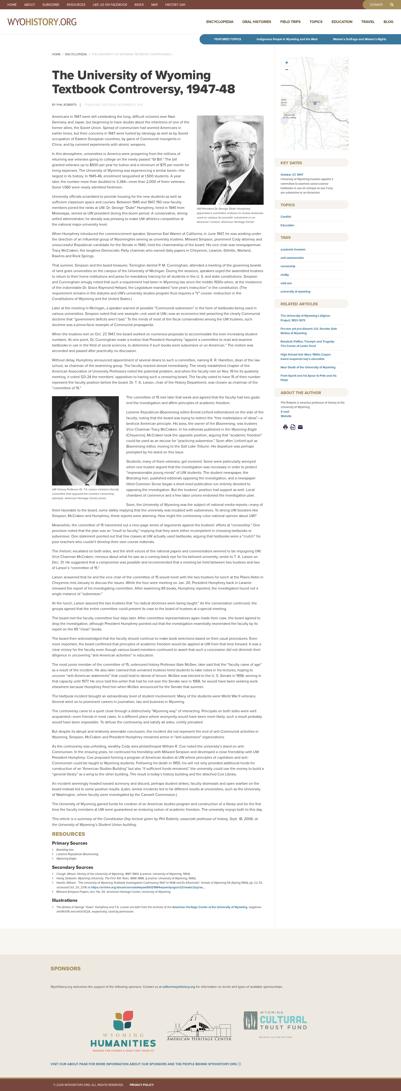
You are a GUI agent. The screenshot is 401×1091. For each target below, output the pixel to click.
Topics (316, 21)
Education (342, 21)
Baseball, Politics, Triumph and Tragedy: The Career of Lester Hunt (308, 343)
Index (139, 5)
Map (154, 5)
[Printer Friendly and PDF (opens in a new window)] (293, 427)
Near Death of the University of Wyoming (308, 367)
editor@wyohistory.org (178, 986)
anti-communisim (292, 258)
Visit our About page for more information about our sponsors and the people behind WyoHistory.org (144, 1064)
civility (285, 275)
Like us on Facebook (110, 5)
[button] (315, 103)
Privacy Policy (142, 1085)
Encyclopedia (219, 21)
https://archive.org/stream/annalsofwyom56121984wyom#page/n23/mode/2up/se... (148, 887)
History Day (175, 5)
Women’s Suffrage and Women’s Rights (359, 39)
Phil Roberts (67, 104)
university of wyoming (295, 291)
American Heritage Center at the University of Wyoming (209, 907)
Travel (368, 21)
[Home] (52, 21)
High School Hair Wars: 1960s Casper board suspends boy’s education (306, 356)
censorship (288, 266)
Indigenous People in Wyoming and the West (287, 39)
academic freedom (293, 249)
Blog (389, 21)
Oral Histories (256, 21)
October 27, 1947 (292, 174)
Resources (76, 5)
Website (286, 416)
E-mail (285, 411)
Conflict (286, 216)
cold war (286, 283)
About (29, 5)
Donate (376, 5)
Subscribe (50, 5)
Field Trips (290, 21)
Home (12, 5)
